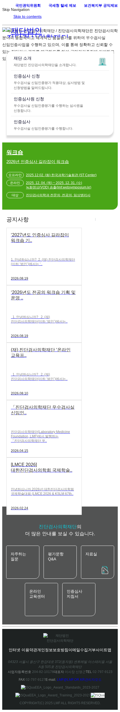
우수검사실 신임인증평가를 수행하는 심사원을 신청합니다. (48, 104)
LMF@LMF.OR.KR (71, 680)
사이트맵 (103, 650)
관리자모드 (93, 680)
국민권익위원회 (28, 5)
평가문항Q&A (56, 556)
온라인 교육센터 (37, 594)
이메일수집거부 (82, 650)
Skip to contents (27, 16)
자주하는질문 (18, 556)
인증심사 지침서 (74, 594)
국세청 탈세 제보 (62, 5)
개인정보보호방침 (52, 650)
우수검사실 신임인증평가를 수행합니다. (43, 124)
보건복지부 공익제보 (101, 5)
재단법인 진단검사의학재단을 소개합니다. (45, 61)
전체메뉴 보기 (109, 14)
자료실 (91, 554)
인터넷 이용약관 (23, 650)
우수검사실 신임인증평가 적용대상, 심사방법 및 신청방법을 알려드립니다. (49, 82)
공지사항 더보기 (111, 219)
